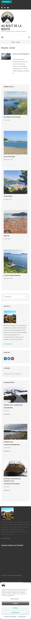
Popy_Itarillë (3, 575)
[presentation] (15, 103)
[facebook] (2, 8)
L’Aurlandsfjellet (8, 407)
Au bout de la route (11, 27)
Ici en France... (6, 1)
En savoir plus (8, 344)
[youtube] (8, 8)
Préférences (15, 612)
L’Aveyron (3, 5)
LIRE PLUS (7, 414)
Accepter (15, 603)
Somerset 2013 (9, 481)
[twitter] (5, 8)
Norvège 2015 (8, 405)
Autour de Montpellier (21, 54)
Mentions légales (22, 616)
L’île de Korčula (8, 196)
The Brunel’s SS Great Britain (12, 483)
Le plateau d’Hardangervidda (12, 444)
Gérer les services (15, 598)
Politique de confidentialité (10, 616)
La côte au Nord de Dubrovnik (12, 275)
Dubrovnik (6, 236)
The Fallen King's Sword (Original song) (14, 575)
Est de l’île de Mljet (9, 156)
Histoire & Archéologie (12, 479)
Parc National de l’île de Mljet (12, 117)
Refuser (15, 608)
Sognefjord (18, 405)
